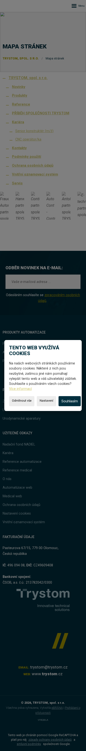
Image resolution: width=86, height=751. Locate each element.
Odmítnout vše (22, 400)
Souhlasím (69, 401)
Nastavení (46, 400)
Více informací (20, 389)
